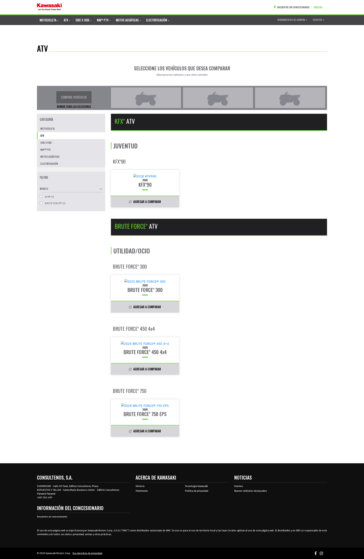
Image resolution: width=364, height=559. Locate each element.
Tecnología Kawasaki (196, 486)
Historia (140, 486)
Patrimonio (142, 490)
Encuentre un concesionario (52, 516)
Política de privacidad (196, 490)
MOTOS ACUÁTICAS (128, 20)
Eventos (238, 486)
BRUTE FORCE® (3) (54, 203)
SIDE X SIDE (82, 20)
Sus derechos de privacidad (87, 553)
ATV (66, 20)
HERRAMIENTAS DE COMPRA (291, 20)
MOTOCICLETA (48, 20)
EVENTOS (318, 20)
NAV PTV (103, 20)
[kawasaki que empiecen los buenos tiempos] (49, 7)
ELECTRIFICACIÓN (157, 20)
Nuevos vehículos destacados (250, 490)
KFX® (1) (49, 196)
